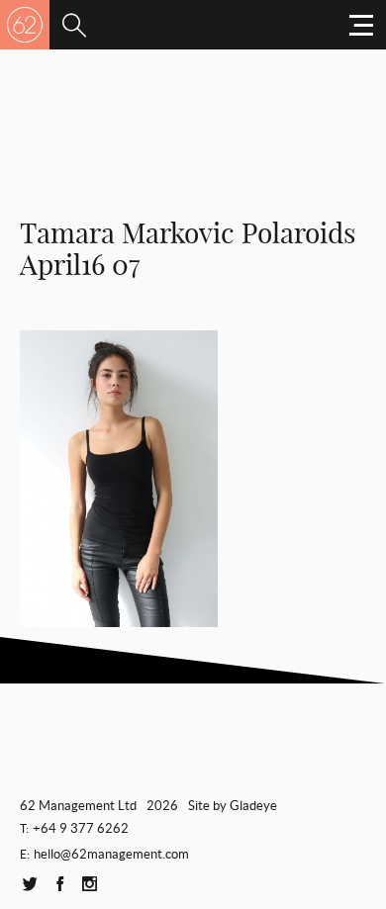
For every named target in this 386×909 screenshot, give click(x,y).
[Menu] (74, 24)
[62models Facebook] (59, 884)
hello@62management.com (111, 854)
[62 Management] (25, 25)
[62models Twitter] (30, 884)
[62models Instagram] (89, 884)
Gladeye (253, 805)
